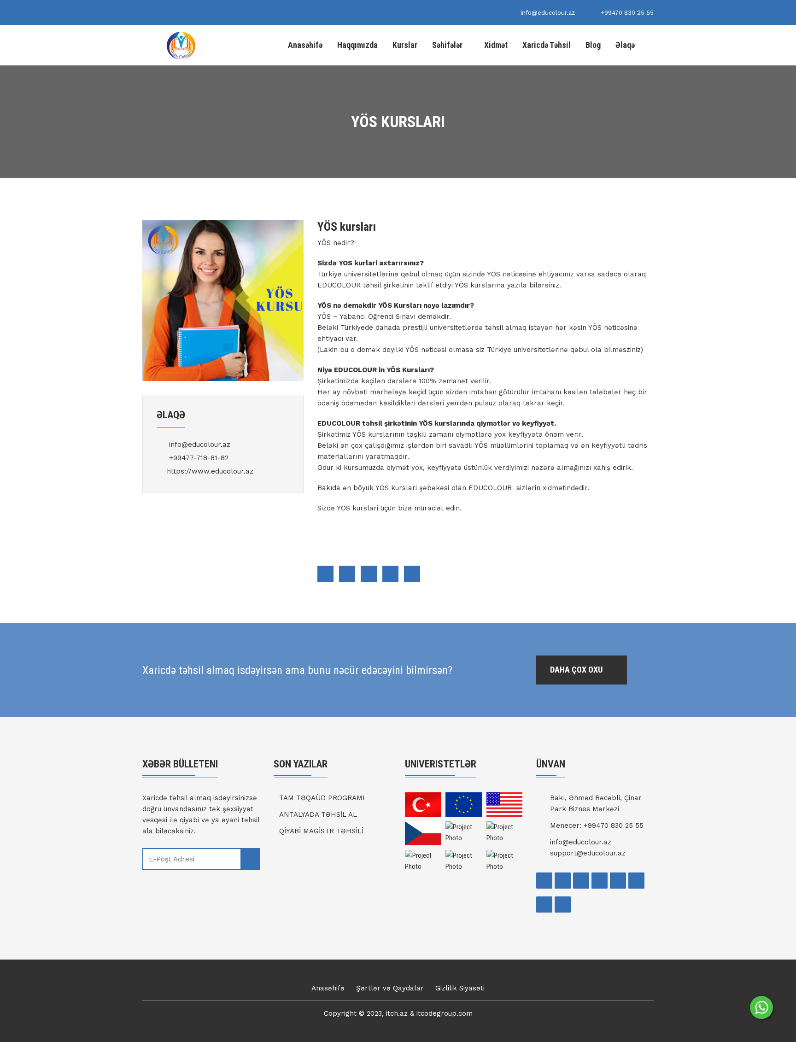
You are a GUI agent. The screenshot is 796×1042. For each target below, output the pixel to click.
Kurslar (404, 45)
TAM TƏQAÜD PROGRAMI (322, 798)
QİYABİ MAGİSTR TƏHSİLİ (321, 831)
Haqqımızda (357, 45)
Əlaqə (625, 45)
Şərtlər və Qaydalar (390, 988)
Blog (593, 45)
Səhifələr (447, 45)
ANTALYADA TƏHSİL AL (318, 814)
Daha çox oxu (577, 669)
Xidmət (496, 45)
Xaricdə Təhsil (546, 45)
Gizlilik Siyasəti (460, 988)
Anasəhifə (305, 45)
